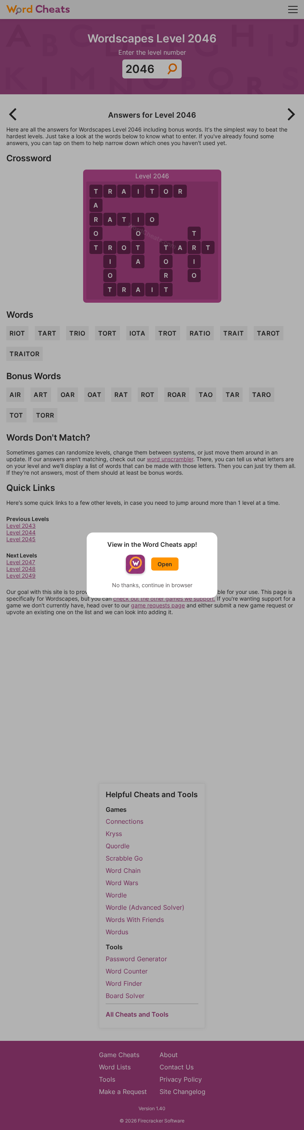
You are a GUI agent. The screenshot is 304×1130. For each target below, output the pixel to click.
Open (165, 564)
